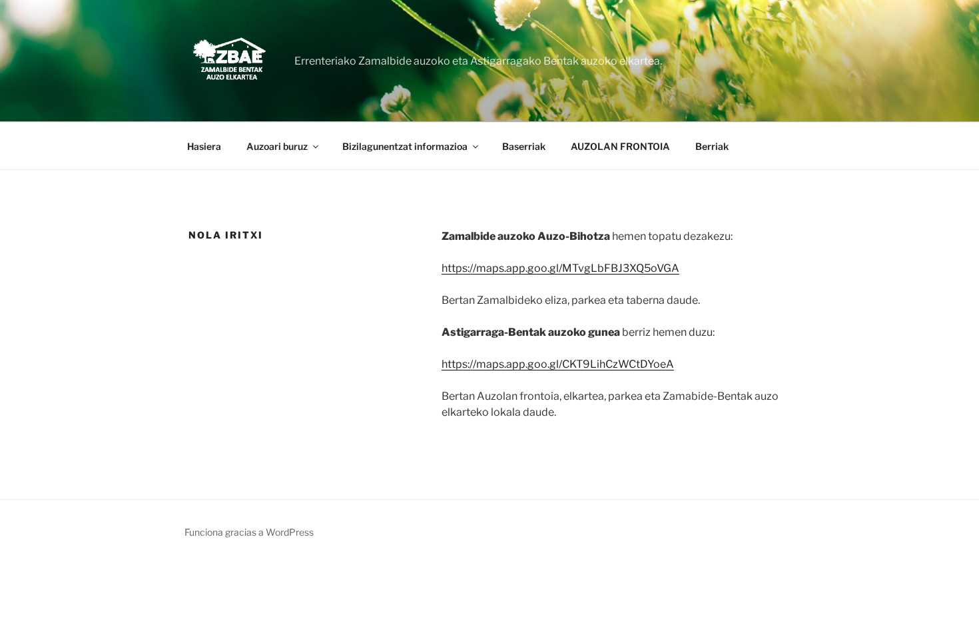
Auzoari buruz (277, 146)
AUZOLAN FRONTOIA (620, 146)
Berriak (712, 146)
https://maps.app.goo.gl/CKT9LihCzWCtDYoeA (558, 364)
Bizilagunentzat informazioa (405, 146)
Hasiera (204, 146)
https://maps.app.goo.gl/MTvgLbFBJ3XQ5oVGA (560, 268)
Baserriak (523, 146)
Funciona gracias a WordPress (249, 532)
